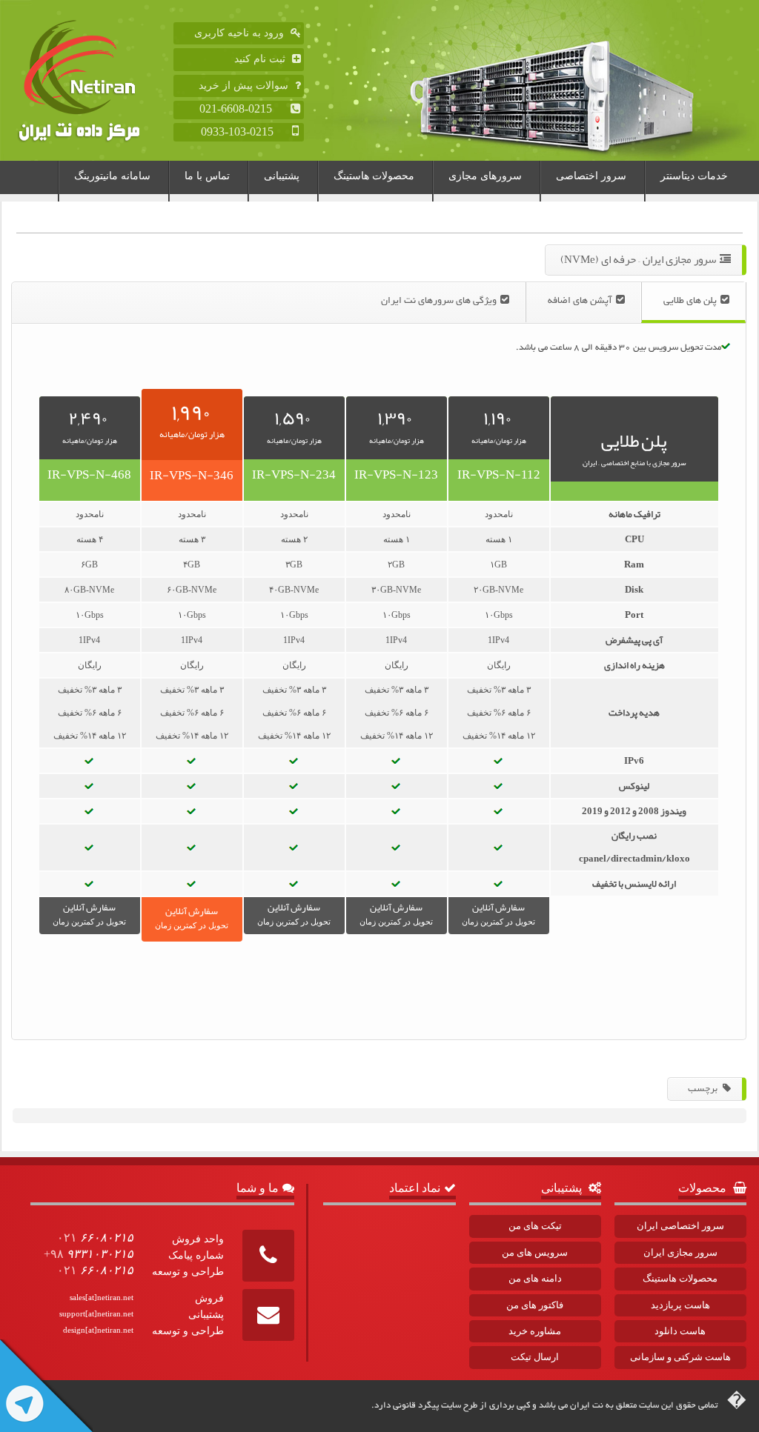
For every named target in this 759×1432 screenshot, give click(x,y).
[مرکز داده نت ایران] (93, 80)
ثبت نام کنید (261, 58)
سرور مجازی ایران (680, 1252)
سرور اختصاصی (591, 176)
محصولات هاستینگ (374, 176)
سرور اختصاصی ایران (680, 1225)
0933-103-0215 (244, 131)
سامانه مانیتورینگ (112, 176)
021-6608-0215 (243, 108)
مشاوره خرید (534, 1330)
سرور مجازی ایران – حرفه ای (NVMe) (638, 259)
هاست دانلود (680, 1330)
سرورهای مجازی (485, 176)
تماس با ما (207, 176)
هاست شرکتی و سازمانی (680, 1356)
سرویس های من (535, 1252)
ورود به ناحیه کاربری (240, 33)
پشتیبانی (281, 176)
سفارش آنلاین (498, 912)
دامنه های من (535, 1278)
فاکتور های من (534, 1305)
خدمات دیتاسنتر (694, 176)
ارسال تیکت (535, 1356)
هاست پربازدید (680, 1305)
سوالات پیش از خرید (245, 85)
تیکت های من (535, 1225)
